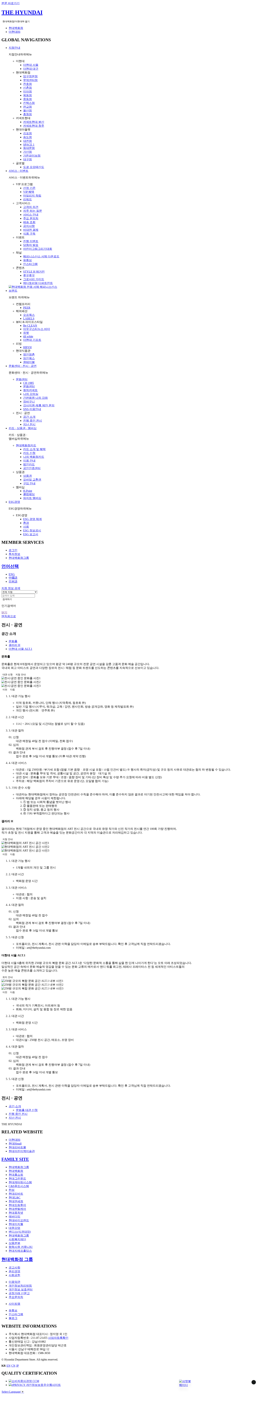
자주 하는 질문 (32, 210)
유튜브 (27, 260)
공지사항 (29, 226)
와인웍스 (29, 358)
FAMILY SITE (15, 1159)
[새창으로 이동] (24, 1381)
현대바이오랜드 (19, 1220)
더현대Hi (14, 31)
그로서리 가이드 (33, 279)
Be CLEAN (30, 325)
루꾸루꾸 (29, 275)
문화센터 (22, 379)
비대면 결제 (30, 229)
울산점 (27, 110)
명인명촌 (29, 354)
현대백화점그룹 (19, 557)
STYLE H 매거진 (34, 271)
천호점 (27, 83)
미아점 (27, 91)
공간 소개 (29, 416)
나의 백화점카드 (33, 456)
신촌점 (27, 87)
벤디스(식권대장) (20, 1231)
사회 (26, 526)
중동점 (27, 99)
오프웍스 (29, 314)
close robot (249, 1387)
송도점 (27, 137)
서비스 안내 (30, 214)
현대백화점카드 (26, 445)
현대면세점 (16, 1201)
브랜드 (13, 290)
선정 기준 (29, 188)
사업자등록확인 (58, 1337)
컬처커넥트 (30, 390)
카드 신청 (29, 453)
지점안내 (14, 47)
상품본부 (14, 1243)
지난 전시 (29, 424)
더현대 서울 (30, 64)
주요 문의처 (30, 218)
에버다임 (14, 1216)
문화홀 (13, 641)
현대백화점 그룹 (17, 1259)
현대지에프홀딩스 (20, 1250)
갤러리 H (14, 645)
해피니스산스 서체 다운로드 (41, 256)
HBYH (27, 347)
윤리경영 (14, 1271)
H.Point (27, 490)
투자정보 (14, 554)
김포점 (27, 133)
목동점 (27, 95)
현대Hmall (15, 1143)
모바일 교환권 (32, 479)
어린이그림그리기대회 (37, 248)
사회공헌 (14, 1275)
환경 (26, 522)
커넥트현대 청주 (33, 125)
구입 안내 (29, 483)
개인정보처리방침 (20, 1285)
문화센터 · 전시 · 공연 (23, 365)
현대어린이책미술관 (22, 1151)
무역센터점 (30, 80)
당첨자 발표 (30, 245)
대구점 (27, 159)
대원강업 (14, 1227)
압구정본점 (30, 76)
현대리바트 (16, 1193)
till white (28, 336)
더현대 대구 (30, 68)
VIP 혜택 (28, 191)
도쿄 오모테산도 (33, 167)
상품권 (27, 475)
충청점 (27, 114)
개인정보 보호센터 (21, 1289)
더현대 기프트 (32, 339)
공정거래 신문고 (19, 1293)
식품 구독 (29, 233)
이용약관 (14, 1281)
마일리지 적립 (32, 195)
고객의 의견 (30, 207)
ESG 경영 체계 (32, 519)
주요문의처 (16, 1297)
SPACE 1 (28, 144)
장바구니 (29, 401)
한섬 (11, 1189)
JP (17, 1365)
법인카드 (29, 464)
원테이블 (29, 362)
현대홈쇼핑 (16, 1174)
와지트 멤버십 (32, 498)
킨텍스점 (29, 102)
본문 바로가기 (10, 3)
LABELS (28, 318)
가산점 (27, 151)
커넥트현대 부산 (33, 121)
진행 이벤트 (30, 241)
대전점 (27, 140)
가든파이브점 (32, 155)
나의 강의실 (30, 394)
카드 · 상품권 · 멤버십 (23, 428)
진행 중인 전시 (32, 420)
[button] (185, 1383)
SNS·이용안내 (32, 409)
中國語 (13, 577)
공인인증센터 (32, 468)
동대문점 (29, 148)
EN (8, 1365)
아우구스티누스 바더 (36, 329)
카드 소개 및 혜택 (34, 449)
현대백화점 (16, 28)
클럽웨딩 (29, 494)
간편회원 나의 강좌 (35, 397)
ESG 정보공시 (32, 530)
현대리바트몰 (17, 1147)
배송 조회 (29, 222)
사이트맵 (14, 1303)
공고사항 (14, 1267)
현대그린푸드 (17, 1178)
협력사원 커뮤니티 (21, 1246)
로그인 (13, 550)
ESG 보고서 (30, 534)
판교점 (27, 106)
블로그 (13, 1318)
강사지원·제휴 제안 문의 (38, 405)
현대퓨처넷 (16, 1212)
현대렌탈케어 (17, 1208)
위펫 (26, 332)
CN (13, 1365)
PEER (26, 307)
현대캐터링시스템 (20, 1182)
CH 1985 (28, 382)
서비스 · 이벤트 (18, 170)
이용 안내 (29, 460)
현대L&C (14, 1197)
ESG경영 (14, 501)
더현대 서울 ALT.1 (20, 648)
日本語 (13, 581)
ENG (12, 574)
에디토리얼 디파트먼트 (38, 283)
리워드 (27, 199)
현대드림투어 (17, 1205)
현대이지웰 (16, 1224)
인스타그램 (30, 264)
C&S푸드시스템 (19, 1186)
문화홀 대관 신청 (27, 1110)
